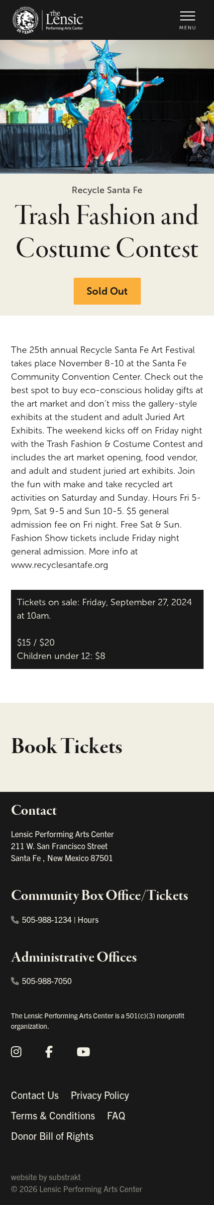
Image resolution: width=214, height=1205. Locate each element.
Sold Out (107, 291)
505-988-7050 (47, 981)
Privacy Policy (100, 1095)
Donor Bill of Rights (52, 1135)
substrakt (65, 1177)
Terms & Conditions (53, 1115)
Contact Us (35, 1095)
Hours (88, 919)
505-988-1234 (47, 919)
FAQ (116, 1115)
